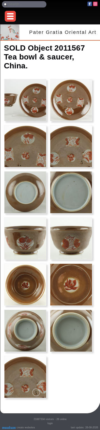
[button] (10, 16)
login (50, 423)
